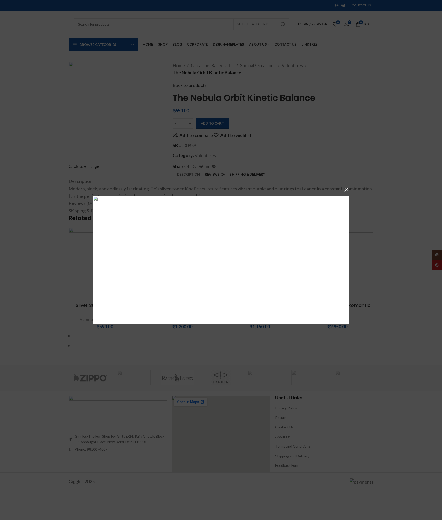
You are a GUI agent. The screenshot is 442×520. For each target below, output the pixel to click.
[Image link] (221, 259)
